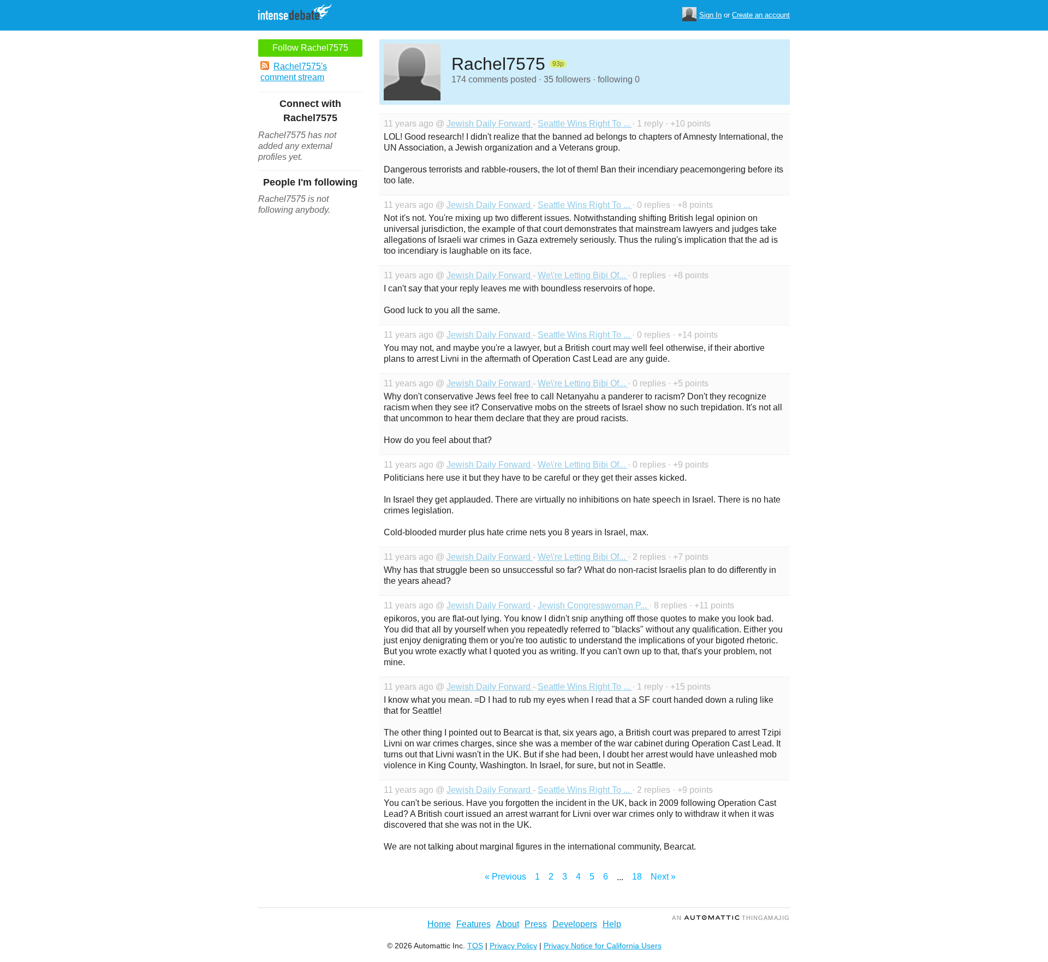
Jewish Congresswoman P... (593, 605)
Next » (663, 876)
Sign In (710, 15)
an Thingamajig (731, 918)
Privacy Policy (513, 945)
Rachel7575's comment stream (293, 72)
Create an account (761, 15)
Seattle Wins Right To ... (585, 123)
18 (637, 876)
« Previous (505, 876)
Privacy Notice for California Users (603, 945)
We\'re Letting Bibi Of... (583, 275)
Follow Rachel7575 (310, 47)
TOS (475, 945)
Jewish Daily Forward (489, 123)
